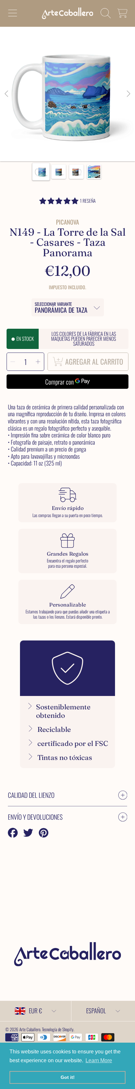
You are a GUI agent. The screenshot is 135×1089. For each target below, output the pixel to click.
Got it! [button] (68, 1077)
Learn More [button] (99, 1060)
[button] (12, 13)
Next (128, 94)
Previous (7, 94)
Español (96, 1010)
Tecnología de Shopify (57, 1029)
